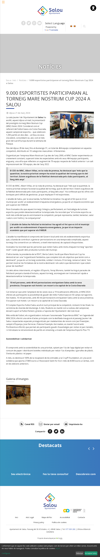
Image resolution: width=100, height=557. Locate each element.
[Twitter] (56, 431)
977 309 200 (70, 529)
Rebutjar (79, 553)
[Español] (74, 26)
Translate (53, 30)
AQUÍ (58, 548)
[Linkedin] (62, 431)
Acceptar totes (91, 553)
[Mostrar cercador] (84, 26)
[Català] (71, 26)
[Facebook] (50, 431)
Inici (14, 80)
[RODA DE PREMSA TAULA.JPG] (18, 394)
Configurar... (6, 553)
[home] (50, 10)
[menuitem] (71, 26)
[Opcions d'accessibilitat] (93, 8)
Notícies (22, 80)
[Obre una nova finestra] (23, 23)
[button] (3, 3)
